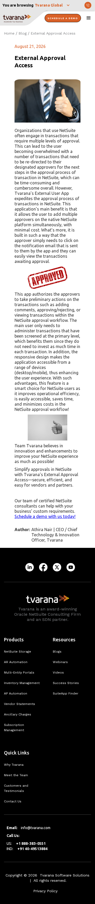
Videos (58, 672)
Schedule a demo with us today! (45, 516)
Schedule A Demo (63, 18)
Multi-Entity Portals (19, 672)
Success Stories (66, 683)
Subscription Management (14, 727)
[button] (53, 5)
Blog (22, 33)
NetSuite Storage (17, 651)
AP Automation (15, 693)
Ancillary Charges (17, 714)
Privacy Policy (45, 891)
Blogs (57, 651)
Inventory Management (22, 683)
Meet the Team (16, 775)
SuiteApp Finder (65, 693)
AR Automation (15, 662)
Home (9, 33)
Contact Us (12, 801)
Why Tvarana (13, 765)
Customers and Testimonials (16, 788)
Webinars (60, 662)
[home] (24, 18)
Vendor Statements (19, 704)
